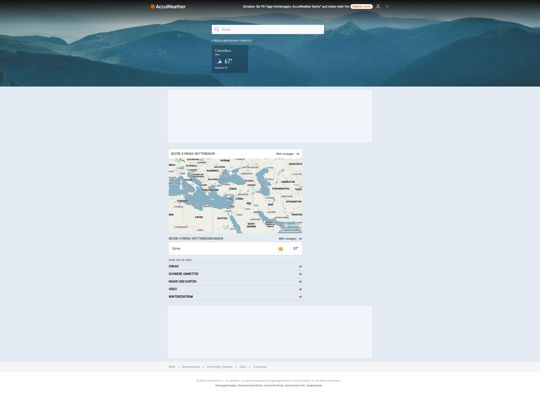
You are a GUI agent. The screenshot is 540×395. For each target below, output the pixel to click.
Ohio (243, 367)
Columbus (260, 367)
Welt (172, 367)
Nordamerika (191, 367)
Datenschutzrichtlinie (250, 385)
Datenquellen (314, 385)
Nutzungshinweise (226, 385)
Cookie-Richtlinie (274, 385)
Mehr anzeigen (288, 238)
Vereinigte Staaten (220, 367)
